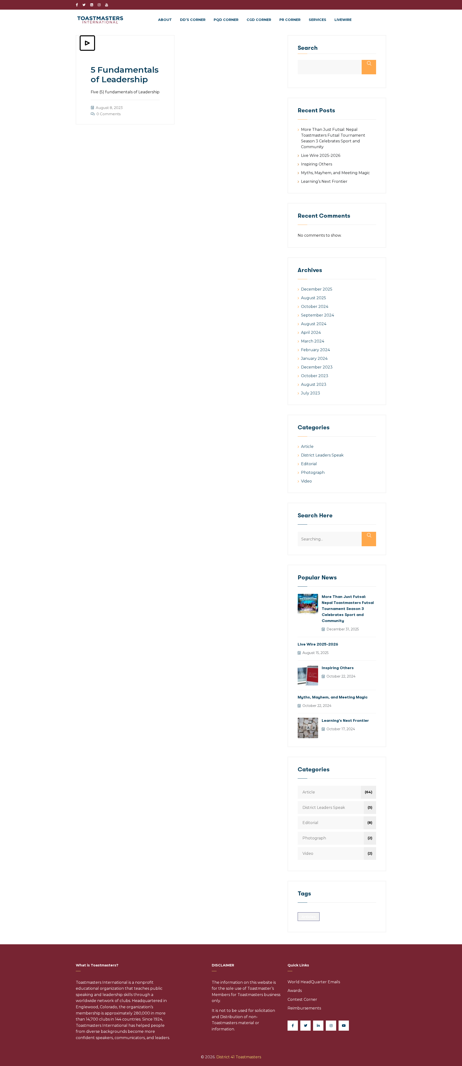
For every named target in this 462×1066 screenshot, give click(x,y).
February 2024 (315, 350)
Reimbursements (304, 1008)
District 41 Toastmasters (238, 1057)
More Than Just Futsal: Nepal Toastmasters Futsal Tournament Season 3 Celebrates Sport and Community (348, 609)
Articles (309, 917)
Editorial (309, 464)
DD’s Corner (192, 20)
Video (306, 481)
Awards (295, 990)
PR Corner (290, 20)
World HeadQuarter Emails (314, 982)
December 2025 (316, 289)
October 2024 (314, 306)
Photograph (313, 472)
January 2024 (314, 358)
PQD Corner (226, 20)
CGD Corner (259, 20)
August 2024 (313, 324)
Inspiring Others (316, 164)
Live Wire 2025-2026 (320, 155)
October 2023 (314, 376)
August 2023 (313, 384)
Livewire (343, 20)
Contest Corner (302, 999)
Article (307, 446)
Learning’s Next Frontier (324, 181)
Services (317, 20)
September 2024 (317, 315)
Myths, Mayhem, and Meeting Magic (335, 173)
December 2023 (317, 367)
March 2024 (312, 341)
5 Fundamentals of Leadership (125, 74)
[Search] (369, 539)
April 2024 (311, 332)
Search (308, 48)
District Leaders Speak (322, 455)
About (165, 20)
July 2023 (310, 393)
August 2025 (313, 298)
